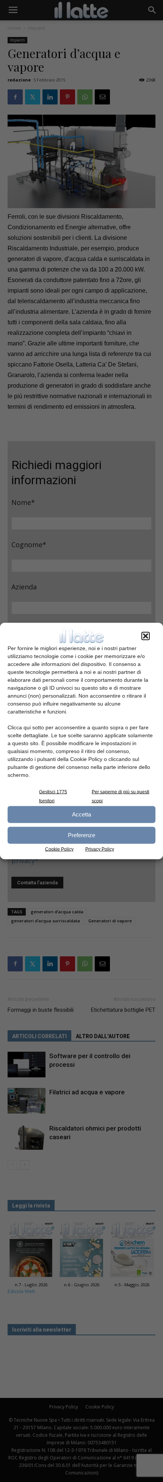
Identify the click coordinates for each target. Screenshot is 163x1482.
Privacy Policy (99, 848)
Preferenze (81, 835)
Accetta (81, 814)
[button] (145, 636)
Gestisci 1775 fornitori (53, 796)
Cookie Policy (59, 848)
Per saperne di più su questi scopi (120, 796)
